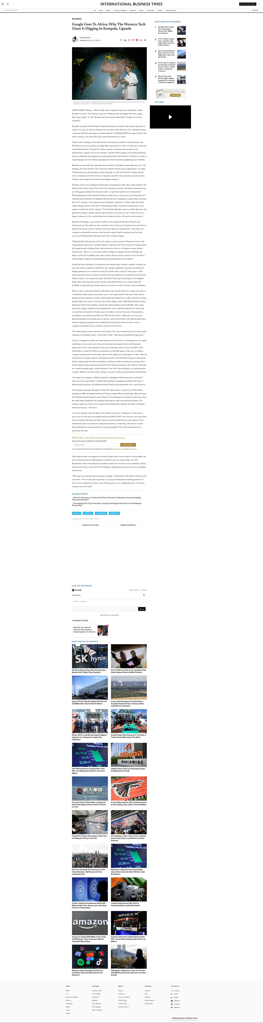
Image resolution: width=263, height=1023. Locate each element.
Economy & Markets (120, 10)
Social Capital (96, 994)
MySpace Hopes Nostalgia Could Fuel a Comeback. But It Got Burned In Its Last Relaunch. (87, 973)
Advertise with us (123, 1007)
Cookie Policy (122, 1003)
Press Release (96, 1003)
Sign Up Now (175, 95)
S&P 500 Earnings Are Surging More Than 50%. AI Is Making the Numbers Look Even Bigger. (88, 771)
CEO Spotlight (96, 1007)
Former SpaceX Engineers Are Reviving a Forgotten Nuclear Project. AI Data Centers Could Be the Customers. (127, 704)
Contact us (121, 994)
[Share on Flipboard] (133, 40)
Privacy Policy (132, 449)
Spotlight (94, 1000)
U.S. (94, 10)
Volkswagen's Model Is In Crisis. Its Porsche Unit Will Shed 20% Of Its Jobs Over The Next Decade (128, 973)
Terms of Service (120, 449)
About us (121, 990)
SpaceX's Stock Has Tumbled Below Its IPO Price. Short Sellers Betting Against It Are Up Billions (128, 939)
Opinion (159, 10)
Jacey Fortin (86, 37)
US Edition (255, 10)
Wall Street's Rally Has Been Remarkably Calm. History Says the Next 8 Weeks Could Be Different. (128, 872)
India (146, 994)
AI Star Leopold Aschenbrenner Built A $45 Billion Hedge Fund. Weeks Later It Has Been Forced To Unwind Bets (89, 905)
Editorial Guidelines (128, 525)
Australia (147, 990)
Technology (150, 10)
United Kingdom (149, 1000)
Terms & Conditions (124, 997)
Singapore (148, 997)
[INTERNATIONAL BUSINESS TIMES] (131, 4)
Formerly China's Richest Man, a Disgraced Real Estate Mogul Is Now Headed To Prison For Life (89, 805)
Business (133, 10)
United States (149, 1003)
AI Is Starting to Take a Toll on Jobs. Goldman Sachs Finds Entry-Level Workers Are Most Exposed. (128, 838)
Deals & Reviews (171, 10)
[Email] (141, 40)
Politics (108, 10)
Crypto (141, 10)
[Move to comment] (145, 40)
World (101, 10)
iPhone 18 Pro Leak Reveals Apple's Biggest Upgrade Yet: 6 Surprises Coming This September (89, 737)
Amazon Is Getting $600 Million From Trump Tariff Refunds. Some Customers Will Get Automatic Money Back (89, 939)
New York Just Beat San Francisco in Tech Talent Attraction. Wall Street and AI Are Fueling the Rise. (88, 872)
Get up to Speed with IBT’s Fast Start (174, 90)
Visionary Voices (97, 990)
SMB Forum (95, 997)
